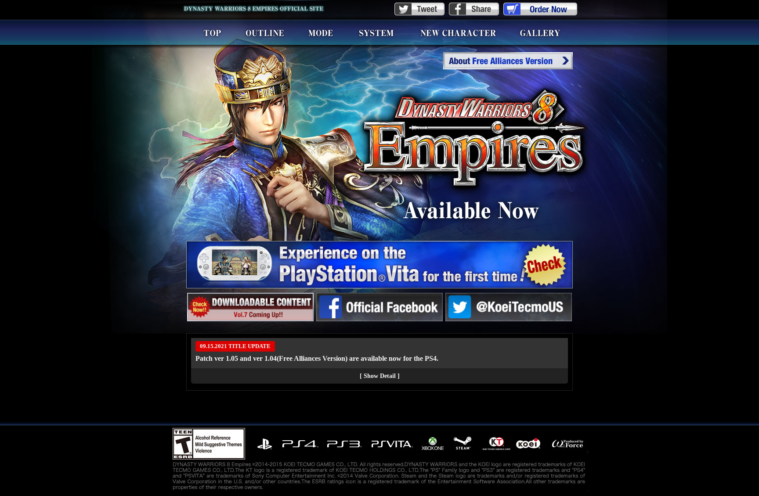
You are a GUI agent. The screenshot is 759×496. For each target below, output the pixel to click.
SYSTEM (376, 32)
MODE (320, 32)
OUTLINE (265, 32)
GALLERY (540, 32)
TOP (212, 32)
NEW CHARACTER (458, 32)
